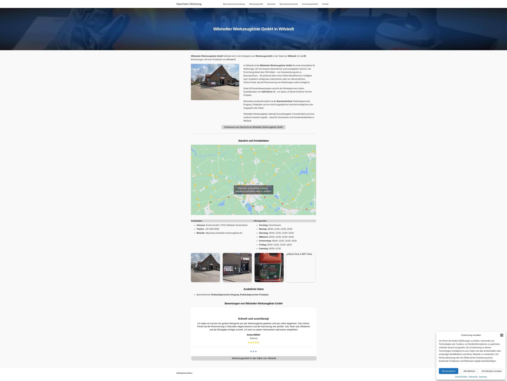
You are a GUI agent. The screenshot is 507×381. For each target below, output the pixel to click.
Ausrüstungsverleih (310, 4)
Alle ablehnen (469, 371)
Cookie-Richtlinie (461, 377)
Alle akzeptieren (449, 371)
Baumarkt (271, 4)
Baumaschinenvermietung (234, 4)
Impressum (483, 377)
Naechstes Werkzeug (188, 4)
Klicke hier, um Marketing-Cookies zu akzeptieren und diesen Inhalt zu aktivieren (253, 189)
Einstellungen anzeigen (492, 371)
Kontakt (325, 4)
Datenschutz (473, 377)
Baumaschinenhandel (289, 4)
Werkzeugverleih (256, 4)
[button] (501, 335)
